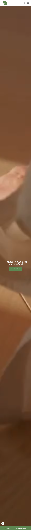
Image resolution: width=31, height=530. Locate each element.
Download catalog (21, 528)
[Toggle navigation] (28, 3)
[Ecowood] (5, 3)
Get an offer (8, 528)
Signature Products (15, 268)
